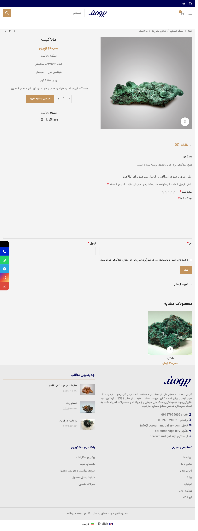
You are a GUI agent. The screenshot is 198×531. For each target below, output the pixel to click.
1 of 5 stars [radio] (174, 192)
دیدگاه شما (185, 199)
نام (189, 243)
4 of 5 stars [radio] (165, 192)
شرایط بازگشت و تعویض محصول (77, 471)
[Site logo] (97, 13)
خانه (190, 31)
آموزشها (188, 484)
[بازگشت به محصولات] (10, 31)
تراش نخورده (159, 31)
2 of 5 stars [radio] (171, 192)
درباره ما (187, 457)
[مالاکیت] (170, 333)
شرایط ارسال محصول (83, 477)
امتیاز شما (186, 192)
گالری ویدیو (185, 471)
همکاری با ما (185, 491)
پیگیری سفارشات (85, 457)
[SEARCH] (7, 13)
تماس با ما (186, 464)
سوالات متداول (87, 484)
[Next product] (5, 31)
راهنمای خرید (87, 464)
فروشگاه (187, 497)
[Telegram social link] (41, 120)
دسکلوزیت (71, 403)
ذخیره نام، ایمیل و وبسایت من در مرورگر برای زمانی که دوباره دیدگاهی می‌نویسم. (144, 260)
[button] (170, 349)
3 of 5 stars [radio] (168, 192)
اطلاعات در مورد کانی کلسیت (61, 385)
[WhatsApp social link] (46, 120)
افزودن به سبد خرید (40, 99)
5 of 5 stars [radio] (162, 192)
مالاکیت (143, 31)
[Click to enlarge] (185, 121)
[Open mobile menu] (190, 13)
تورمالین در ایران (68, 421)
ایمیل (92, 243)
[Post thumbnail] (87, 389)
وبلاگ (189, 477)
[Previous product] (14, 31)
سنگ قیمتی (176, 31)
